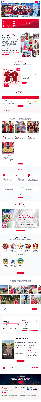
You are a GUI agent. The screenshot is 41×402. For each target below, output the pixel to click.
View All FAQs (34, 367)
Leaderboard (16, 389)
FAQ (21, 388)
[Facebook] (2, 392)
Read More (20, 197)
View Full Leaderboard (29, 330)
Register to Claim (20, 272)
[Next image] (13, 126)
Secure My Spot (5, 54)
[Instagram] (4, 392)
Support (22, 389)
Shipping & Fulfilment (23, 392)
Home (15, 388)
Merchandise (16, 390)
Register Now (20, 163)
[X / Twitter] (5, 392)
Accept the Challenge (20, 230)
